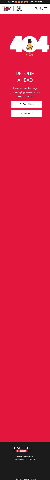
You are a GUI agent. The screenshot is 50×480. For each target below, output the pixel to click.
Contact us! (26, 114)
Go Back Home (27, 104)
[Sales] (41, 9)
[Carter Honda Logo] (12, 8)
